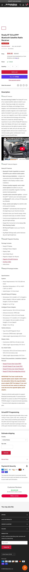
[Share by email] (26, 85)
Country (3, 436)
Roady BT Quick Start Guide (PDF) (12, 363)
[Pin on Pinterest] (21, 85)
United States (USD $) (7, 554)
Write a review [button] (14, 496)
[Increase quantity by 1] (16, 66)
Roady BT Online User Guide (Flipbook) (13, 369)
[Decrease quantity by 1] (8, 66)
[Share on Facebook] (18, 85)
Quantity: (3, 66)
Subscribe (6, 547)
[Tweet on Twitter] (24, 85)
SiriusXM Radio (5, 46)
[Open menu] (2, 4)
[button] (24, 567)
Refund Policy (4, 459)
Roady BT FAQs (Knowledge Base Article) (14, 371)
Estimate (6, 452)
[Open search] (20, 5)
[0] (26, 5)
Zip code (3, 443)
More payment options (14, 80)
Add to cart (15, 72)
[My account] (23, 5)
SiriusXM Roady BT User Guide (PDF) (13, 366)
